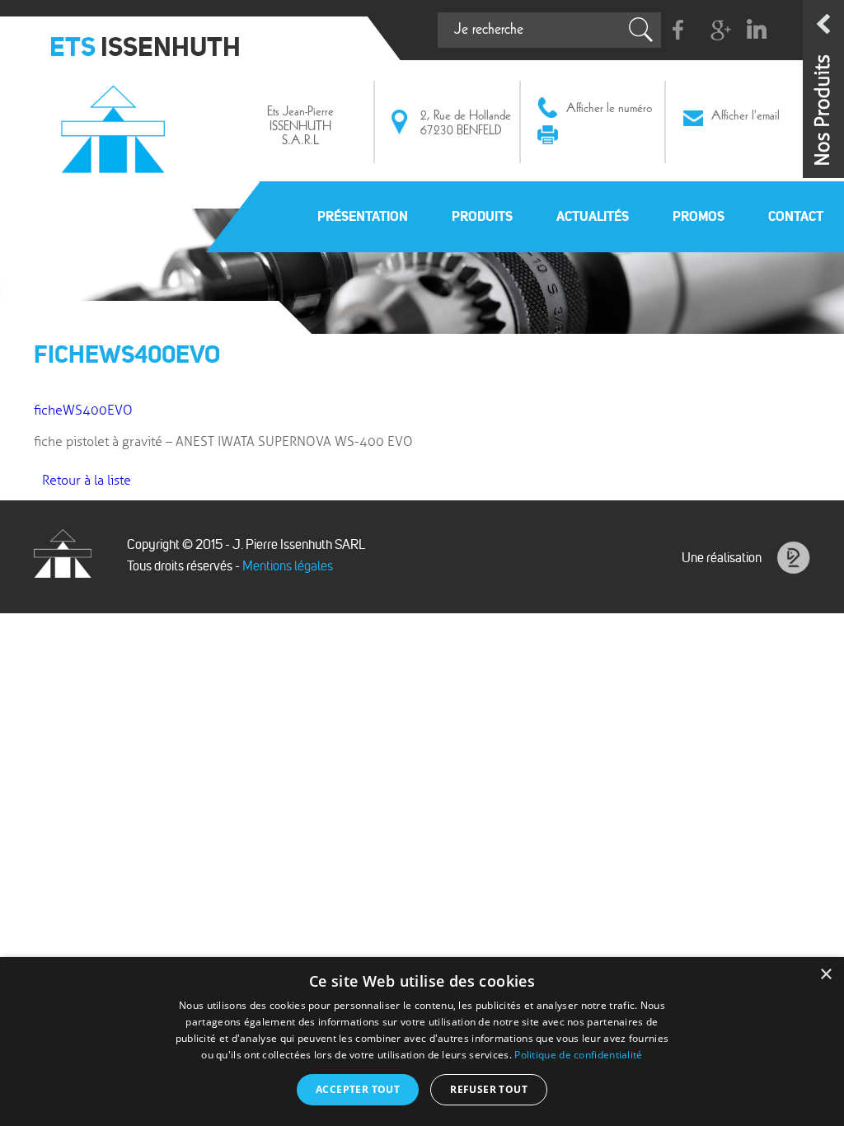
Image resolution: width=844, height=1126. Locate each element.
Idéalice (793, 558)
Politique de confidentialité (578, 1055)
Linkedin (756, 30)
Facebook (678, 30)
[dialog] (422, 1041)
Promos (698, 216)
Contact (795, 216)
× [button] (825, 975)
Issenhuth (116, 126)
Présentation (362, 216)
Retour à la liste (86, 480)
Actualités (592, 216)
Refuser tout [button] (489, 1089)
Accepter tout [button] (358, 1089)
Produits (482, 216)
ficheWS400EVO (83, 410)
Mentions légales (287, 566)
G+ (717, 30)
